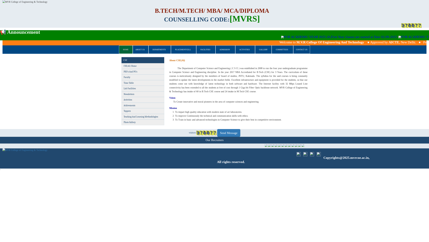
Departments (159, 50)
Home (126, 50)
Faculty (127, 77)
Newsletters (129, 94)
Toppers (127, 111)
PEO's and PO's (130, 71)
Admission (225, 50)
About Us (140, 50)
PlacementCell (183, 50)
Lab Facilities (130, 88)
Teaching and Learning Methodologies (141, 116)
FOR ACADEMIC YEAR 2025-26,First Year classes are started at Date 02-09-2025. (331, 37)
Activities (244, 50)
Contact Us (301, 50)
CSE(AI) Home (130, 66)
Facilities (205, 50)
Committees (282, 50)
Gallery (263, 50)
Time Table (129, 83)
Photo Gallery (130, 122)
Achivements (129, 105)
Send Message (228, 133)
